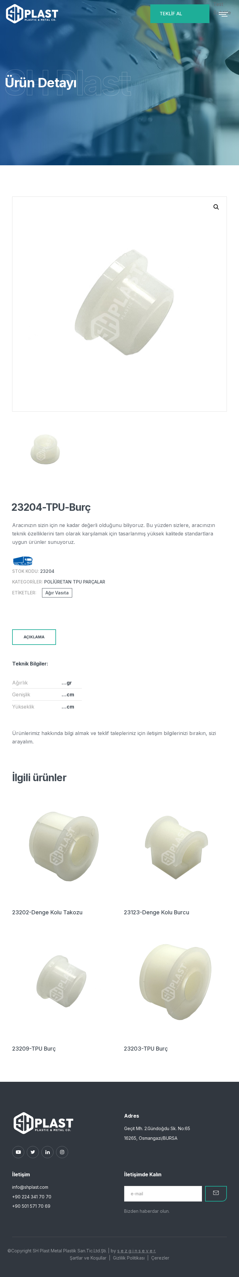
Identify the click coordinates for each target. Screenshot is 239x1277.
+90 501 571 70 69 (31, 1206)
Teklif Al (171, 14)
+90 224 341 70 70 (31, 1196)
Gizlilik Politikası (129, 1257)
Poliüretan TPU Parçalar (74, 581)
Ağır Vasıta (57, 592)
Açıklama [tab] (34, 637)
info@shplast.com (30, 1187)
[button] (216, 207)
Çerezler (160, 1257)
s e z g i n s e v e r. (136, 1250)
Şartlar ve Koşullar (88, 1257)
